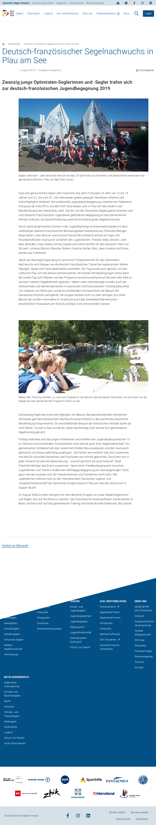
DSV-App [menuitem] (140, 640)
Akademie (61, 3)
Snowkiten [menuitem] (43, 623)
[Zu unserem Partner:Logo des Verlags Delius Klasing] (26, 793)
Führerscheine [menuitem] (108, 606)
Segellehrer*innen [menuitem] (109, 612)
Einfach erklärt (117, 812)
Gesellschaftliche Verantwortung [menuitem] (144, 623)
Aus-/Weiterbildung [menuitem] (67, 13)
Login (148, 13)
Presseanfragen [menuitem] (143, 651)
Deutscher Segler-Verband (16, 3)
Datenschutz (123, 819)
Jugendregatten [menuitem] (79, 621)
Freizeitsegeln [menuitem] (12, 628)
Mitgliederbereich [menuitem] (106, 13)
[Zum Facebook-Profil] (134, 2)
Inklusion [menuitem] (9, 706)
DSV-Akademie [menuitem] (108, 639)
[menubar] (72, 13)
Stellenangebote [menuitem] (144, 656)
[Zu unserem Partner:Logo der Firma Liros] (143, 780)
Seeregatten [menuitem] (10, 623)
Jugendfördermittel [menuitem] (80, 632)
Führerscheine (76, 3)
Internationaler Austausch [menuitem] (78, 640)
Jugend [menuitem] (48, 13)
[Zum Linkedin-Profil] (151, 2)
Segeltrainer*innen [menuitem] (110, 617)
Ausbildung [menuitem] (10, 726)
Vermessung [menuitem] (11, 654)
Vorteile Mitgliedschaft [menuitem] (143, 632)
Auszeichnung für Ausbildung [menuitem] (109, 647)
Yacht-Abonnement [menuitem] (15, 743)
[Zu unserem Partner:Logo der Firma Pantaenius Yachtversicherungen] (117, 780)
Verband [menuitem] (139, 616)
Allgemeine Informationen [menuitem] (12, 684)
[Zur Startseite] (8, 13)
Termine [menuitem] (139, 662)
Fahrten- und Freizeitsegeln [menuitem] (12, 714)
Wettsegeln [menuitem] (10, 617)
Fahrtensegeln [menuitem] (12, 634)
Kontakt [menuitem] (139, 667)
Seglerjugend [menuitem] (77, 627)
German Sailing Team (43, 3)
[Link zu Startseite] (3, 44)
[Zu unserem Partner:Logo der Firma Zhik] (52, 793)
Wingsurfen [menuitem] (43, 617)
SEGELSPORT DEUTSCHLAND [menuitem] (143, 608)
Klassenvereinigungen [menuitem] (49, 628)
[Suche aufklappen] (136, 14)
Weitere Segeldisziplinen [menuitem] (13, 647)
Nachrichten (14, 44)
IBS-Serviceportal (95, 3)
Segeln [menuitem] (20, 13)
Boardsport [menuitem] (34, 13)
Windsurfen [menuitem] (43, 606)
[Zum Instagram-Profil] (142, 2)
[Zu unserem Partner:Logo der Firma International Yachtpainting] (104, 793)
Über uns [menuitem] (87, 13)
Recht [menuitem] (7, 701)
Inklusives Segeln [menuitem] (13, 639)
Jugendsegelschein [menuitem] (81, 616)
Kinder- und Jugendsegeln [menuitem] (78, 608)
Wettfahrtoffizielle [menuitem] (110, 634)
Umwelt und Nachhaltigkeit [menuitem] (12, 693)
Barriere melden (139, 812)
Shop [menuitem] (126, 13)
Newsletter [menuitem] (141, 645)
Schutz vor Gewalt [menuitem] (80, 647)
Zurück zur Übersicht (15, 545)
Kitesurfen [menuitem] (42, 612)
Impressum (142, 819)
